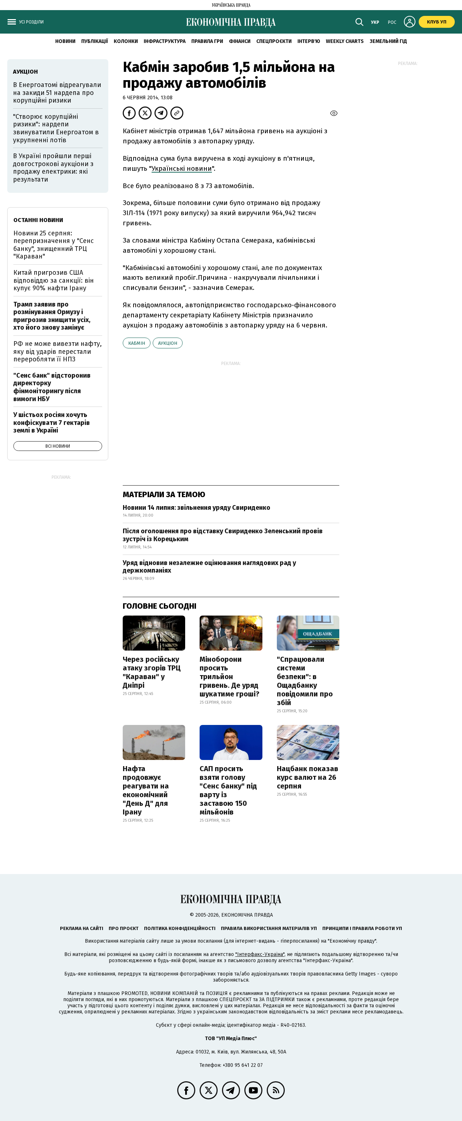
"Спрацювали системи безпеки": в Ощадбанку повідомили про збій (305, 681)
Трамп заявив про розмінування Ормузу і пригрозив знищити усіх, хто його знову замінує (51, 316)
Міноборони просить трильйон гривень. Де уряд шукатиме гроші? (230, 676)
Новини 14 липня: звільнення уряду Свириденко (196, 508)
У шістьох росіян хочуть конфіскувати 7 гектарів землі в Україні (51, 422)
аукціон (167, 343)
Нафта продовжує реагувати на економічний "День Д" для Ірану (146, 790)
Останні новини (38, 220)
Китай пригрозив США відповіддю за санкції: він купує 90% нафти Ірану (53, 280)
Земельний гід (388, 41)
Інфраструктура (165, 41)
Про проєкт (124, 928)
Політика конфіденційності (179, 928)
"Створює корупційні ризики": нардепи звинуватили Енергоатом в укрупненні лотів (56, 128)
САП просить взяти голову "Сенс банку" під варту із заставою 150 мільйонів (228, 790)
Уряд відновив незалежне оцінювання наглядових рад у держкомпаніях (209, 567)
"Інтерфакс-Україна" (259, 954)
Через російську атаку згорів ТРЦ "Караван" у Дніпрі (152, 672)
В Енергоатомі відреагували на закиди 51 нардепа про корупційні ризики (57, 92)
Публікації (94, 41)
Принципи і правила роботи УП (362, 928)
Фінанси (239, 41)
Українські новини (182, 168)
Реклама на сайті (81, 928)
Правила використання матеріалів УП (269, 928)
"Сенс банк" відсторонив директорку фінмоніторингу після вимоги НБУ (52, 387)
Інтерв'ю (308, 41)
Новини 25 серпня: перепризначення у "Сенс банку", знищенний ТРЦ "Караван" (53, 245)
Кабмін (136, 343)
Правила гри (207, 41)
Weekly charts (345, 41)
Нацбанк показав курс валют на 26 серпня (307, 777)
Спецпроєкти (274, 41)
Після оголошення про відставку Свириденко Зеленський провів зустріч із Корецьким (223, 535)
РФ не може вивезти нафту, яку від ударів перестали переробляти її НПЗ (57, 351)
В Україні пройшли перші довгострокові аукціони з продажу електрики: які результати (53, 167)
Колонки (126, 41)
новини (65, 41)
